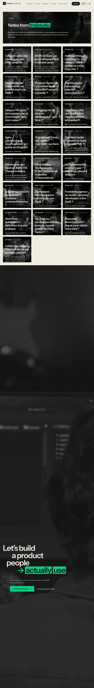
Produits (37, 4)
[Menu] (89, 3)
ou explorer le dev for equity (46, 589)
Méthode (45, 4)
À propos (53, 4)
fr (83, 4)
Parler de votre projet (20, 589)
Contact (75, 4)
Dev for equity (63, 4)
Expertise (30, 4)
